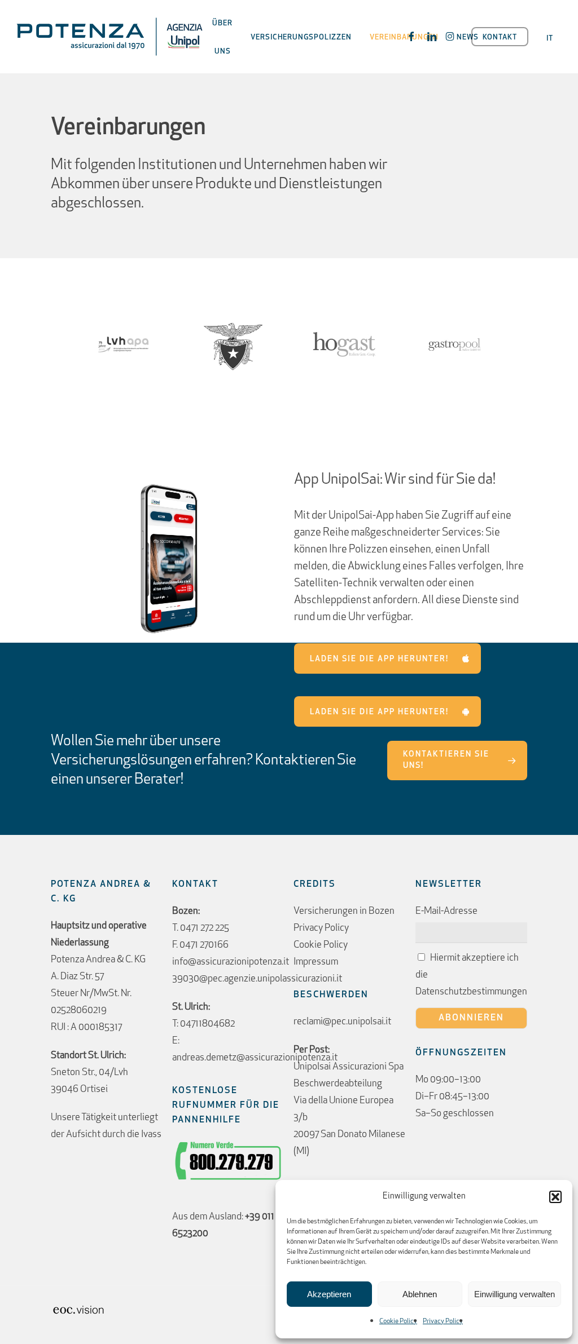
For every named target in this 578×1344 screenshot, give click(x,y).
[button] (555, 1196)
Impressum (316, 962)
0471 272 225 (204, 928)
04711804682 (207, 1024)
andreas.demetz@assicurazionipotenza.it (255, 1058)
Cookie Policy (398, 1321)
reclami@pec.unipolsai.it (342, 1022)
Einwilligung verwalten (514, 1294)
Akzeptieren (329, 1294)
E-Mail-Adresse (446, 911)
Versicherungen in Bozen (344, 911)
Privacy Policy (443, 1321)
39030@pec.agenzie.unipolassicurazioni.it (257, 979)
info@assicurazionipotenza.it (230, 962)
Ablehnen (419, 1294)
